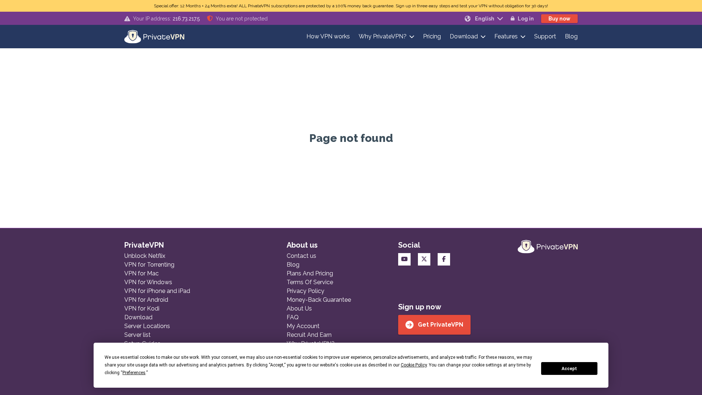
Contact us (301, 255)
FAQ (293, 317)
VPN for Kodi (141, 308)
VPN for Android (146, 299)
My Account (303, 326)
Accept (569, 368)
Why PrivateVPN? (383, 36)
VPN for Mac (141, 273)
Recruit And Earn (309, 334)
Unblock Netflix (144, 255)
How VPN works (328, 36)
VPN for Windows (148, 282)
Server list (137, 334)
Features (506, 36)
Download (464, 36)
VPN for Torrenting (149, 264)
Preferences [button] (134, 372)
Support (545, 36)
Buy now (559, 19)
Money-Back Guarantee (319, 299)
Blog (571, 36)
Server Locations (147, 326)
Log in (526, 19)
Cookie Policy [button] (414, 365)
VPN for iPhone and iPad (157, 290)
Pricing (432, 36)
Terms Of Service (310, 282)
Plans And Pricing (310, 273)
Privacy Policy (305, 290)
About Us (299, 308)
